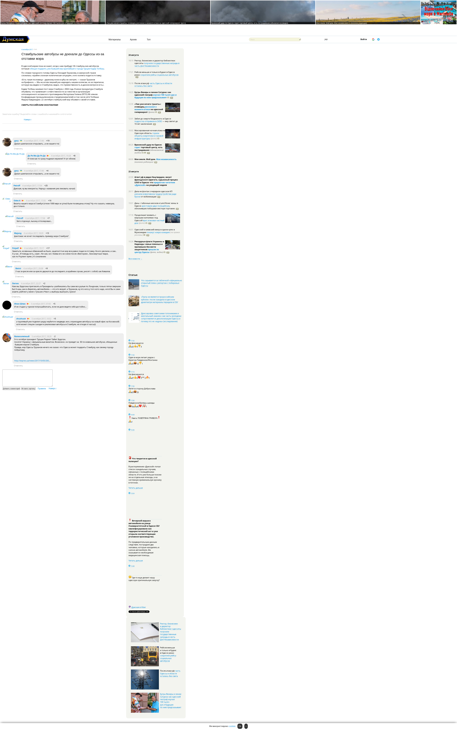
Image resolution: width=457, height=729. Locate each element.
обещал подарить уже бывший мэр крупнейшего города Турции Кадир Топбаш (67, 68)
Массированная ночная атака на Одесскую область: (149, 131)
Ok (240, 726)
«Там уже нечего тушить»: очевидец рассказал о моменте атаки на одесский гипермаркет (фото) (146, 23)
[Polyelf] (5, 248)
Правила (42, 388)
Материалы (115, 39)
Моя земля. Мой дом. (145, 159)
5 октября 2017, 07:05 (41, 303)
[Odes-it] (6, 201)
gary (16, 140)
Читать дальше (136, 488)
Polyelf (15, 248)
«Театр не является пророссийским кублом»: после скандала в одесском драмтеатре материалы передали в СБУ (159, 300)
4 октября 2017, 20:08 (33, 268)
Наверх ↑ (28, 119)
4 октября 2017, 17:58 (35, 218)
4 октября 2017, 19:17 (34, 248)
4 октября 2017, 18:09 (33, 233)
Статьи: (133, 274)
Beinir (18, 268)
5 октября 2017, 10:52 (41, 318)
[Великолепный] (6, 341)
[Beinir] (8, 266)
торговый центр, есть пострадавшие (149, 150)
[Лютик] (5, 283)
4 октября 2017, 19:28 (61, 155)
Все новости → (135, 258)
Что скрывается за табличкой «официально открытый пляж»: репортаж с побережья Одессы (161, 283)
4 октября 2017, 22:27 (31, 283)
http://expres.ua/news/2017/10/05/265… (32, 360)
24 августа (134, 55)
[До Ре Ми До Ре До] (15, 154)
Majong (17, 233)
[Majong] (6, 231)
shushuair (21, 318)
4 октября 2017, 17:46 (34, 140)
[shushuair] (7, 317)
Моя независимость (166, 159)
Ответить (18, 148)
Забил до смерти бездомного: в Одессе (152, 118)
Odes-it (17, 200)
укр (326, 39)
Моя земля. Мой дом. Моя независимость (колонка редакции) (341, 23)
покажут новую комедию (158, 232)
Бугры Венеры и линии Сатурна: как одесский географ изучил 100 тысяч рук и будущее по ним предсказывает (47, 23)
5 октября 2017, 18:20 (41, 336)
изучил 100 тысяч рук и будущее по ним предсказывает (155, 96)
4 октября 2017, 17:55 (36, 200)
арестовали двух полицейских (156, 206)
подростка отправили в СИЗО (148, 121)
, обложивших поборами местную (154, 207)
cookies (232, 726)
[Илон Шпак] (6, 309)
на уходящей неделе (156, 185)
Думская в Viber (138, 607)
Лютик (15, 283)
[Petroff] (6, 183)
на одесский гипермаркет (148, 110)
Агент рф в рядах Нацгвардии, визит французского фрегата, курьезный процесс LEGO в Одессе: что (156, 180)
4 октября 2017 (27, 49)
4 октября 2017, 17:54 (32, 185)
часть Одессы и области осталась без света (153, 84)
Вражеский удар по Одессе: (148, 144)
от (148, 196)
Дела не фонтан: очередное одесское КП (153, 191)
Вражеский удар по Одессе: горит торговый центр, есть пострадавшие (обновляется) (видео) (249, 23)
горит (137, 147)
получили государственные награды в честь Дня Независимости (156, 64)
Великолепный (22, 336)
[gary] (6, 145)
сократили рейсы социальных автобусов (159, 75)
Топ (149, 39)
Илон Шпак (20, 303)
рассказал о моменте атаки (145, 108)
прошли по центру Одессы (146, 250)
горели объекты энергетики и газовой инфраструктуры (148, 136)
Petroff (17, 185)
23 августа (134, 171)
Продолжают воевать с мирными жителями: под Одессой (146, 218)
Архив (133, 39)
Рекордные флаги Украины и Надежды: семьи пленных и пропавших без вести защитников (149, 245)
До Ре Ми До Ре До (37, 155)
